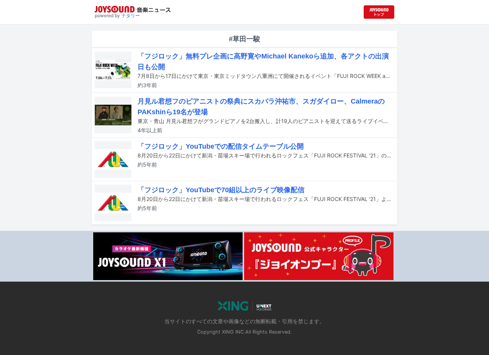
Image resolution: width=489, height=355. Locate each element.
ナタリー (130, 15)
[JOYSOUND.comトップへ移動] (379, 12)
